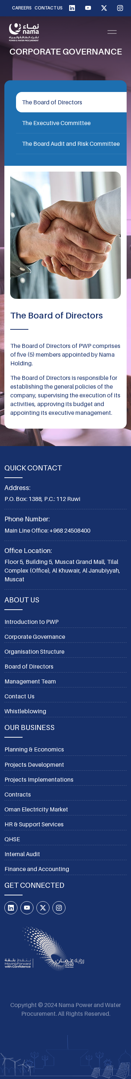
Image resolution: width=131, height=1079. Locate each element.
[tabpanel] (65, 297)
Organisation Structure (34, 651)
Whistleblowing (25, 711)
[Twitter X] (104, 8)
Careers (22, 8)
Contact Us (49, 8)
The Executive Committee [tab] (56, 123)
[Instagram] (120, 8)
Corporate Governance (34, 636)
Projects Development (34, 764)
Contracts (17, 794)
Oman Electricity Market (36, 809)
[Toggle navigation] (112, 32)
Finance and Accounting (36, 869)
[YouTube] (88, 8)
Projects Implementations (39, 779)
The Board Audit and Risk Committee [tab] (71, 143)
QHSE (12, 839)
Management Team (30, 681)
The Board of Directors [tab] (52, 102)
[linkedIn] (72, 8)
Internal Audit (22, 854)
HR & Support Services (34, 824)
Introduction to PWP (31, 621)
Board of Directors (28, 666)
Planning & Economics (34, 749)
